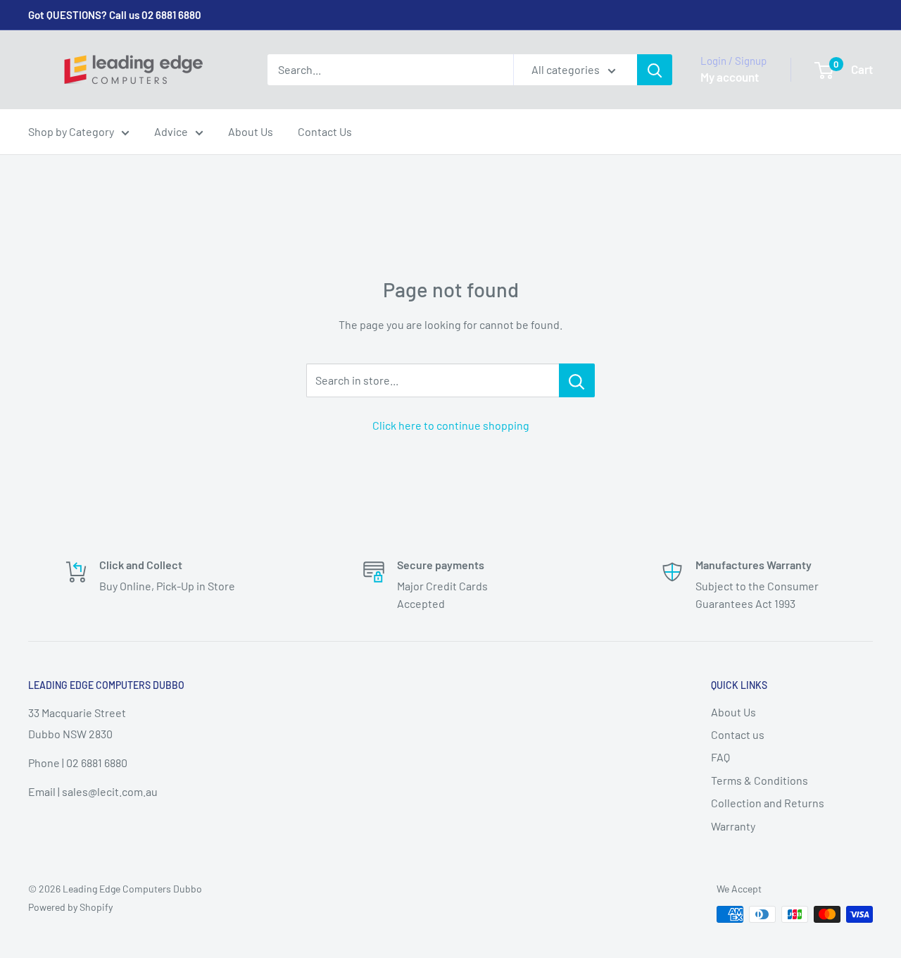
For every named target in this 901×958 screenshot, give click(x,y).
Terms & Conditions (759, 780)
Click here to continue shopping (450, 425)
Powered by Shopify (70, 907)
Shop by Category (71, 131)
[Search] (654, 69)
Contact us (737, 734)
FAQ (720, 757)
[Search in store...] (577, 380)
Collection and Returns (767, 802)
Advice (171, 131)
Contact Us (325, 131)
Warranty (733, 826)
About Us (250, 131)
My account (729, 77)
